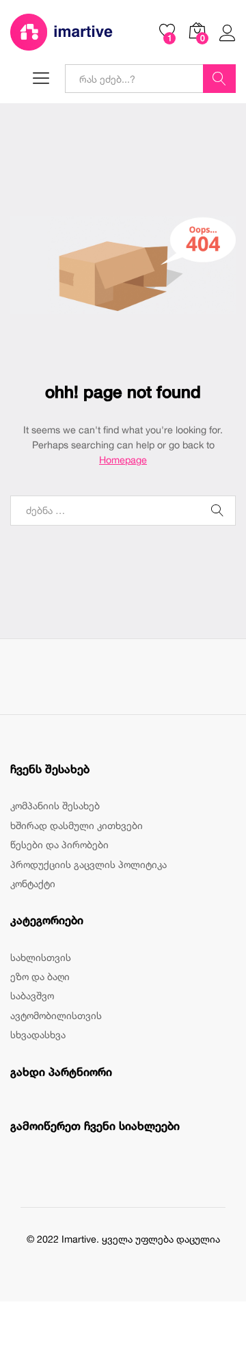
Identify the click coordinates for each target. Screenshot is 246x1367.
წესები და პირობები (59, 844)
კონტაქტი (32, 883)
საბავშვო (32, 995)
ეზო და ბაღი (40, 976)
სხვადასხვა (38, 1034)
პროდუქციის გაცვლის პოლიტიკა (88, 864)
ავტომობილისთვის (56, 1015)
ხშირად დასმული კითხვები (76, 825)
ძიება (219, 78)
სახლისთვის (40, 957)
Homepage (123, 459)
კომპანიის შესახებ (55, 805)
